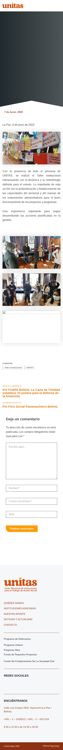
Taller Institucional (13, 368)
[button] (59, 6)
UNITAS (30, 368)
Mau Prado (54, 746)
